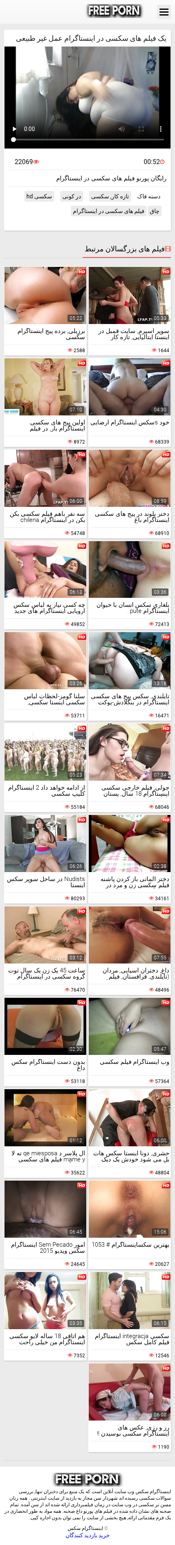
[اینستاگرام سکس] (114, 12)
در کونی (71, 196)
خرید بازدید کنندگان (88, 1535)
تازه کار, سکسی (110, 196)
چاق (155, 211)
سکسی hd (39, 196)
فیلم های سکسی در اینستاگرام (108, 211)
